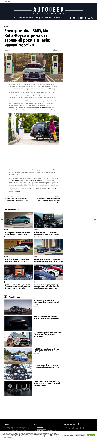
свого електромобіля (40, 107)
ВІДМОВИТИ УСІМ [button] (80, 435)
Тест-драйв (39, 18)
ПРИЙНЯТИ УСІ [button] (90, 435)
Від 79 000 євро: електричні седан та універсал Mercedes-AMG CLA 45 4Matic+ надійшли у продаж (47, 383)
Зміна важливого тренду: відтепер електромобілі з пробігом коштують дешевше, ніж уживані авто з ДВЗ (46, 286)
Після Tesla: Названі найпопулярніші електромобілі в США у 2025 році (16, 260)
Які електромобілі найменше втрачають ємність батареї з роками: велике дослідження (18, 234)
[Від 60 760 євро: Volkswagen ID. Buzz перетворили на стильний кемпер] (18, 356)
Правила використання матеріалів (46, 430)
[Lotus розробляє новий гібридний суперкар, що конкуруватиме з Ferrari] (18, 323)
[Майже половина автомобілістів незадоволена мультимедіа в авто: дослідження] (48, 220)
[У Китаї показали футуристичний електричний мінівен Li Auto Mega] (2, 219)
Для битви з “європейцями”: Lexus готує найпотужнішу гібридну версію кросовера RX (47, 334)
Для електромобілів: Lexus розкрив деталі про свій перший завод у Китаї (46, 366)
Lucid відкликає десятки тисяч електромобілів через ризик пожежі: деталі (46, 302)
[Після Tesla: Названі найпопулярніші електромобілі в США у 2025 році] (18, 247)
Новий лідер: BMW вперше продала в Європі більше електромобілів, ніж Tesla (48, 260)
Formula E (47, 18)
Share (6, 54)
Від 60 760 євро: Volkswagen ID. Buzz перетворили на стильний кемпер (46, 350)
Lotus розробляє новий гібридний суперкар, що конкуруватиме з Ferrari (46, 317)
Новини (14, 18)
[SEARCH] (92, 18)
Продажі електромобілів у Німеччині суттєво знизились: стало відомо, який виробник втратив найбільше (17, 286)
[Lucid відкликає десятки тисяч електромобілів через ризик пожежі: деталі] (18, 307)
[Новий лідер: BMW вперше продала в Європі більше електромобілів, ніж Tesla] (48, 247)
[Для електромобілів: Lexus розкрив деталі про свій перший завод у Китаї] (18, 372)
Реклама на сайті (41, 429)
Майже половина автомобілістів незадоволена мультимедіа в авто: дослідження (46, 234)
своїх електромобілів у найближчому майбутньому (27, 180)
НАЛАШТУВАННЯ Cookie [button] (68, 435)
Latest (9, 1)
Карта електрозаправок (26, 18)
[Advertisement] (33, 157)
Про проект (56, 18)
